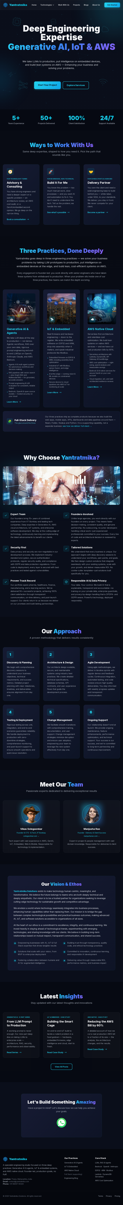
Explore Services (76, 85)
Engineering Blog (71, 1178)
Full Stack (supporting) (73, 1174)
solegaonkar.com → (31, 836)
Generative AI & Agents (73, 1163)
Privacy (109, 1196)
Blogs (86, 5)
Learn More (12, 402)
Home (34, 5)
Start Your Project (47, 85)
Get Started (112, 5)
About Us (96, 5)
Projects (76, 5)
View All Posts (61, 1067)
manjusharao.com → (92, 836)
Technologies (46, 5)
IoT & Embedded (71, 1166)
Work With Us (63, 5)
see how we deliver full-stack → (77, 426)
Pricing (117, 1196)
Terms (100, 1196)
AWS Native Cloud (71, 1170)
